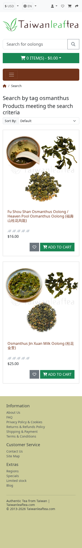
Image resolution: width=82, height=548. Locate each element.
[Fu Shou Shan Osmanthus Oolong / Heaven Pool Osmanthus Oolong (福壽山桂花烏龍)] (41, 168)
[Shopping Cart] (69, 6)
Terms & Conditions (21, 436)
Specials (12, 476)
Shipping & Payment (22, 431)
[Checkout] (76, 6)
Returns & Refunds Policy (25, 427)
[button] (11, 6)
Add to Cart (59, 247)
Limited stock (16, 480)
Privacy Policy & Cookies (24, 422)
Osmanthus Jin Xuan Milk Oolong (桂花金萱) (41, 345)
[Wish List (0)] (62, 6)
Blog (9, 485)
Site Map (13, 456)
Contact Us (14, 451)
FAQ (9, 417)
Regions (12, 471)
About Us (13, 412)
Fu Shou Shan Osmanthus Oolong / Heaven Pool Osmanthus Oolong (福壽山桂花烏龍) (41, 216)
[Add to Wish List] (34, 247)
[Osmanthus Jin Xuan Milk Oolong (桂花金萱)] (41, 300)
